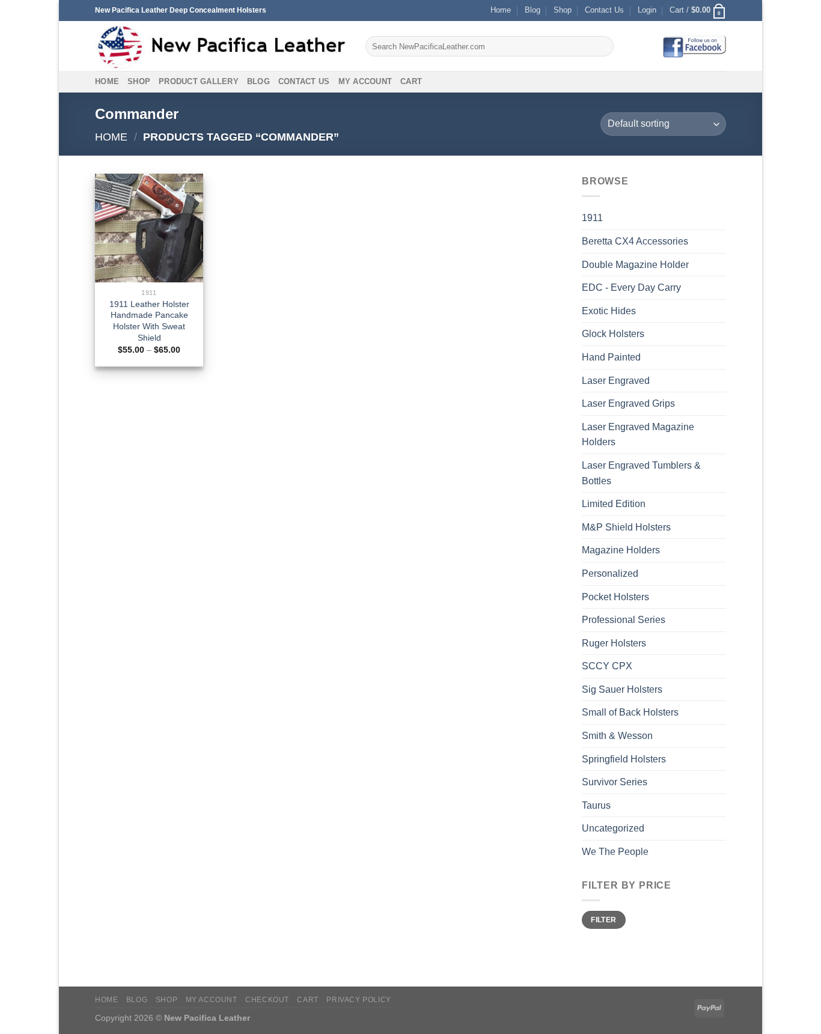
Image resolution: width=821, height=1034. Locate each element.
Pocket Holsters (615, 597)
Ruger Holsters (614, 643)
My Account (365, 81)
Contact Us (604, 9)
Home (500, 9)
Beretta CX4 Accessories (635, 241)
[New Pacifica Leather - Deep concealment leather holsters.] (221, 46)
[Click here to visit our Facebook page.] (694, 45)
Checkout (267, 1000)
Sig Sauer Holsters (622, 689)
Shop (563, 9)
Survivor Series (614, 782)
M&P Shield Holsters (626, 527)
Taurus (596, 805)
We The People (615, 852)
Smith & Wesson (617, 736)
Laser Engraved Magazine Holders (638, 435)
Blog (532, 9)
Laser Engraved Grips (628, 403)
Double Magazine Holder (635, 265)
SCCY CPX (607, 666)
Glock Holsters (613, 334)
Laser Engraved (616, 381)
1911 (592, 218)
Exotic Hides (609, 311)
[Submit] (602, 46)
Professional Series (623, 620)
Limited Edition (614, 504)
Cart (411, 81)
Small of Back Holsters (630, 712)
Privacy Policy (358, 1000)
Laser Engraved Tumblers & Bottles (641, 473)
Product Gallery (199, 81)
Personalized (610, 573)
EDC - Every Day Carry (631, 287)
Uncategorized (613, 828)
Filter (603, 920)
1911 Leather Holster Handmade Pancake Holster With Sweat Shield (149, 320)
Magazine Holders (621, 550)
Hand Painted (611, 357)
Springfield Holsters (624, 759)
